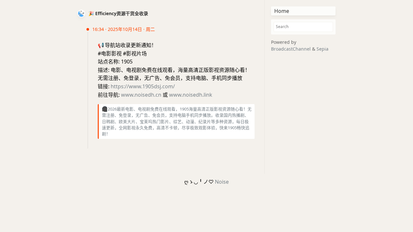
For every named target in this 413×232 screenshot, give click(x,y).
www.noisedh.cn (141, 94)
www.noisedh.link (190, 94)
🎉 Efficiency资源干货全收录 (118, 13)
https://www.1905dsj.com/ (143, 86)
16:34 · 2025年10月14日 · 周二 (123, 29)
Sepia (322, 49)
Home (281, 11)
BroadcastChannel (291, 49)
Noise (222, 181)
